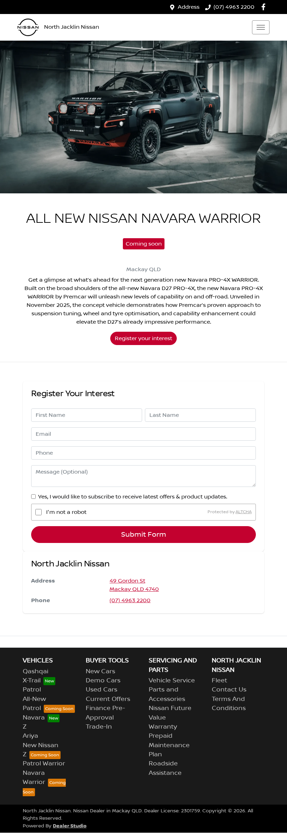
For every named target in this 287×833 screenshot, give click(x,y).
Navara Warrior (34, 777)
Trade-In (99, 727)
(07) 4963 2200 (234, 7)
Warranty (163, 727)
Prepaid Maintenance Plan (169, 745)
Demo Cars (103, 680)
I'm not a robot (66, 512)
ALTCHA (244, 512)
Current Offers (108, 699)
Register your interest (143, 338)
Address (189, 7)
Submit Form (143, 534)
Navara (34, 718)
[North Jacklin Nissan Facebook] (265, 7)
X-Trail (32, 680)
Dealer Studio (69, 826)
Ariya (30, 736)
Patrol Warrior (44, 763)
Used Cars (101, 690)
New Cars (100, 671)
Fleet (219, 680)
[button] (261, 27)
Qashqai (35, 671)
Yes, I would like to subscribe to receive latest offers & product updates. (132, 497)
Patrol (32, 690)
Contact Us (229, 690)
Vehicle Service (172, 680)
